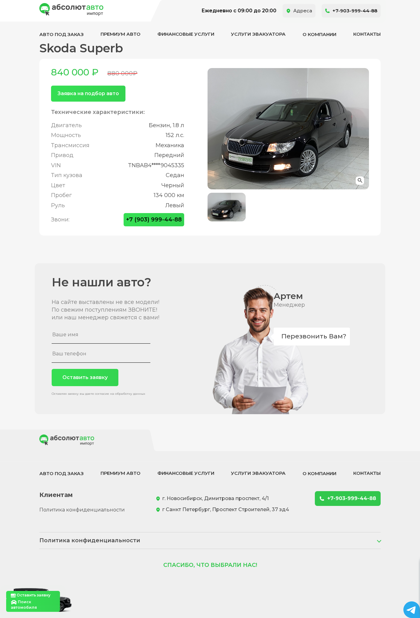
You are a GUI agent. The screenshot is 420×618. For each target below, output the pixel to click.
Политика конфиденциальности (82, 510)
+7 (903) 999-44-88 (154, 219)
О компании (319, 34)
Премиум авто (121, 34)
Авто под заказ (61, 34)
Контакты (367, 34)
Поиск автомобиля (24, 605)
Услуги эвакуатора (258, 34)
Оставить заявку (85, 377)
